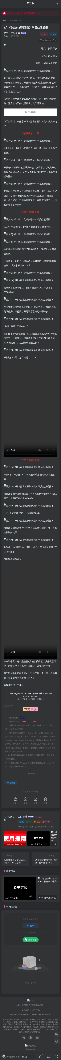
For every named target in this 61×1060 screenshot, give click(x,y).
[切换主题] (57, 1041)
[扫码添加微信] (57, 1034)
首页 (6, 20)
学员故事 (13, 20)
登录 (32, 925)
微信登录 (32, 939)
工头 (13, 33)
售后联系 (25, 1010)
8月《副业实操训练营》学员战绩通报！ (27, 27)
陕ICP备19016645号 (42, 1014)
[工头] (30, 1000)
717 (22, 821)
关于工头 (36, 1010)
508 (30, 821)
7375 (38, 821)
